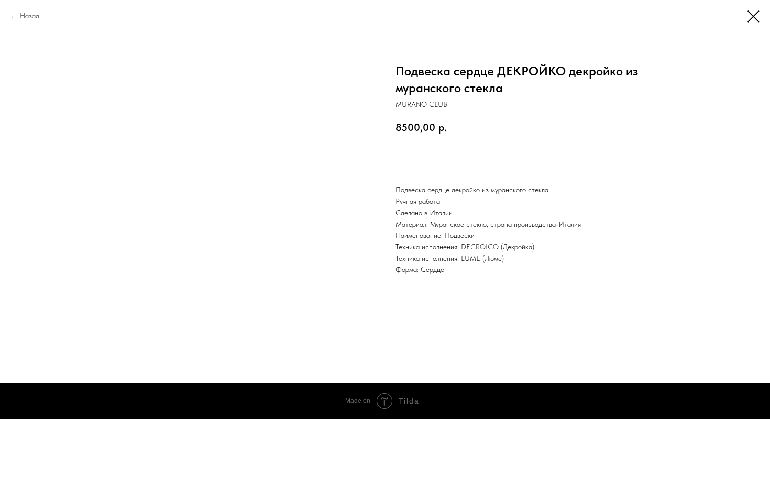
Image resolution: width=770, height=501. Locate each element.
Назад (29, 16)
